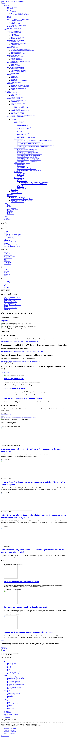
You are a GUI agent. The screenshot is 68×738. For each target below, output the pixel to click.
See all (2, 640)
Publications (7, 261)
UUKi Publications (9, 262)
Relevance (6, 287)
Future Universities (6, 414)
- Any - (6, 231)
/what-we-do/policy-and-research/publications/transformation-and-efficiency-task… (22, 351)
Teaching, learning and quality (12, 246)
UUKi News (7, 264)
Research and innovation (10, 242)
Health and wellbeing (9, 237)
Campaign (6, 271)
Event (5, 272)
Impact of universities (9, 239)
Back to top (4, 648)
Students (6, 243)
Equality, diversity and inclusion (12, 234)
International (7, 240)
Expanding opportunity (14, 378)
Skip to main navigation (7, 1)
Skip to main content (18, 1)
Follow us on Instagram (10, 728)
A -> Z (6, 284)
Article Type (4, 249)
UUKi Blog (7, 253)
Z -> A (6, 285)
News (5, 259)
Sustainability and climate (10, 245)
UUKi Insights (8, 255)
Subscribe (3, 647)
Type (2, 266)
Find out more (4, 320)
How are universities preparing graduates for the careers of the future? (19, 417)
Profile (5, 275)
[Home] (3, 3)
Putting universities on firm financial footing (23, 398)
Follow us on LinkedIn (10, 731)
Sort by (2, 278)
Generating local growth (14, 388)
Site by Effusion (5, 736)
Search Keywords (5, 227)
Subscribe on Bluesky (9, 733)
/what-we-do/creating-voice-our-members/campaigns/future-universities (19, 341)
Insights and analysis (9, 256)
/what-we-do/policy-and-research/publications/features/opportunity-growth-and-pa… (23, 361)
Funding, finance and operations (12, 236)
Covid (5, 233)
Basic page (7, 274)
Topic (2, 228)
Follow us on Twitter (9, 730)
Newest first (7, 281)
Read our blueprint (5, 372)
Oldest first (7, 282)
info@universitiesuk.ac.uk (7, 659)
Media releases (8, 258)
